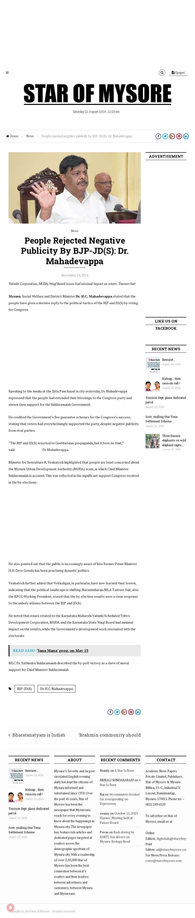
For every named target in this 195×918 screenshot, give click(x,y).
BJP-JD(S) (24, 688)
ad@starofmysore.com (172, 849)
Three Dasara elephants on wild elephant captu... (174, 440)
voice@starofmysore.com (164, 861)
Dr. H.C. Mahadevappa (56, 688)
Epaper (180, 72)
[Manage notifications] (10, 907)
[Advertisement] (97, 33)
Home (14, 136)
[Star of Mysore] (97, 99)
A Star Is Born (124, 770)
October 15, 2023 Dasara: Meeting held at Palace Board (119, 818)
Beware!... (168, 359)
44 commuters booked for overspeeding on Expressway (120, 799)
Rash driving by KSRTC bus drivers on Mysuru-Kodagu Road (117, 837)
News (30, 136)
